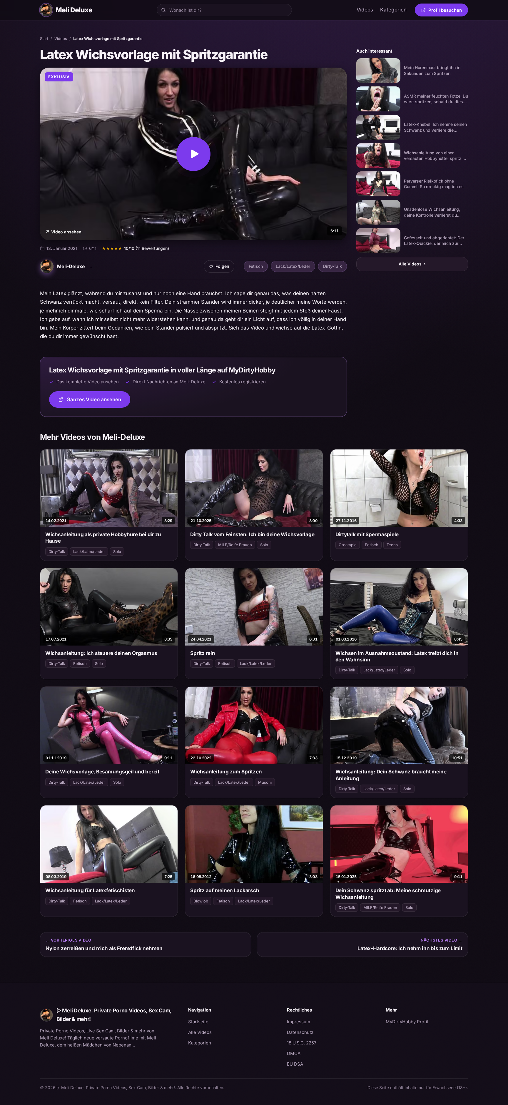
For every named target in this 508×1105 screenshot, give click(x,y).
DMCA (293, 1053)
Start (44, 38)
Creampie (348, 544)
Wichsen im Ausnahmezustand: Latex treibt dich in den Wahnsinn (397, 656)
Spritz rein (202, 653)
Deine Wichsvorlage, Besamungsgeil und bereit (102, 772)
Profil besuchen (448, 11)
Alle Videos (412, 263)
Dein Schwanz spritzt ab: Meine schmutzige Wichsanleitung (388, 893)
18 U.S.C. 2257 (301, 1043)
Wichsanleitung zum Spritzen (226, 772)
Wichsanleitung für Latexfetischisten (90, 890)
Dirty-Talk (332, 266)
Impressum (298, 1021)
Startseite (198, 1021)
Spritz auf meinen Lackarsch (224, 890)
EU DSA (295, 1064)
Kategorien (393, 10)
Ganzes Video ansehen (98, 401)
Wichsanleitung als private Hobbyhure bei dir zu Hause (103, 537)
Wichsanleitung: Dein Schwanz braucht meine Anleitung (391, 775)
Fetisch (256, 266)
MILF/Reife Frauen (235, 544)
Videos (365, 10)
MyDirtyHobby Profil (427, 1021)
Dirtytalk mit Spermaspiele (367, 534)
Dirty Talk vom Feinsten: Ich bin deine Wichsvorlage (252, 534)
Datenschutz (300, 1032)
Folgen (221, 268)
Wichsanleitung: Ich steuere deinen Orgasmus (101, 653)
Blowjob (200, 901)
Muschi (265, 782)
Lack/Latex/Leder (293, 266)
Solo (117, 551)
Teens (392, 544)
